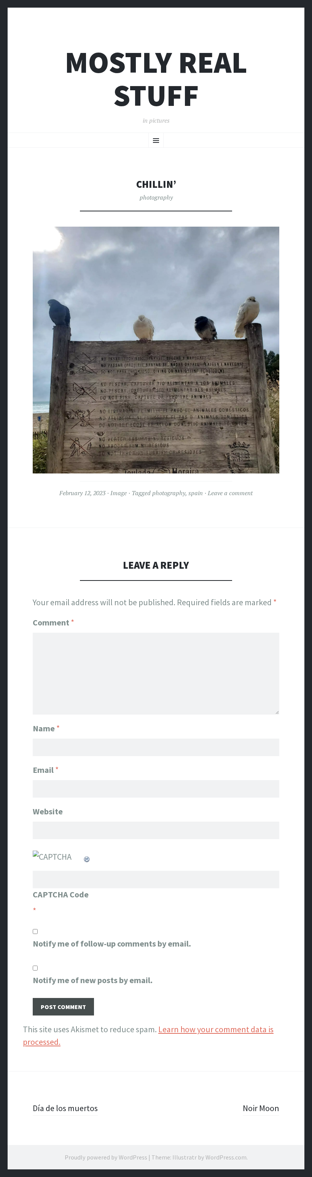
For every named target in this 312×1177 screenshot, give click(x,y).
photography (156, 197)
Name (46, 728)
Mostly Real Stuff (156, 79)
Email (46, 769)
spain (195, 493)
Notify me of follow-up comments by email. (112, 943)
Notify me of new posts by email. (93, 980)
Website (48, 811)
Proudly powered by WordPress (106, 1157)
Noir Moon (261, 1108)
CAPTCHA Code (61, 894)
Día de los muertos (65, 1108)
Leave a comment (230, 493)
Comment (53, 622)
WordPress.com (226, 1157)
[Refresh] (87, 856)
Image (118, 493)
